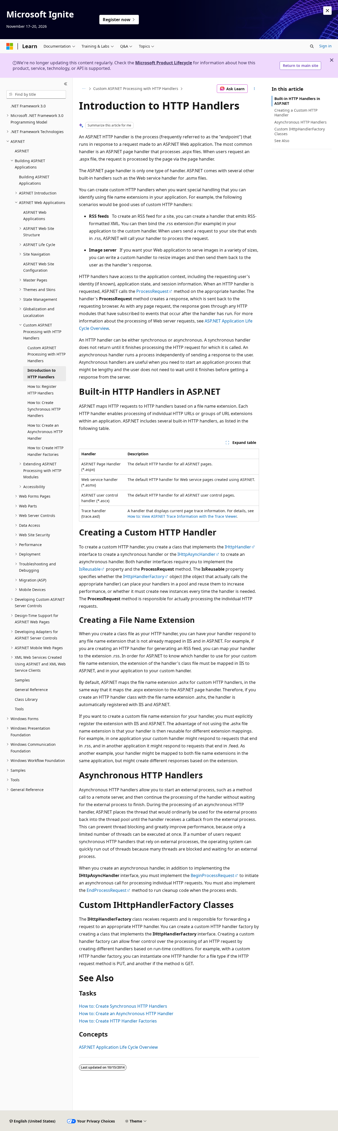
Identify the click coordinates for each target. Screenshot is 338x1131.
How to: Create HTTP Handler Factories (118, 1021)
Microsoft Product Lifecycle (163, 63)
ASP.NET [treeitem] (22, 150)
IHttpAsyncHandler (196, 554)
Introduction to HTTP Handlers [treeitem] (41, 373)
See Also (281, 140)
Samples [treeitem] (22, 680)
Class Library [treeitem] (26, 699)
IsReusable (90, 569)
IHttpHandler (238, 547)
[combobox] (36, 94)
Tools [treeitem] (19, 708)
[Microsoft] (9, 46)
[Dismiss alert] (327, 10)
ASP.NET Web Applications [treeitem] (34, 215)
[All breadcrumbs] (83, 88)
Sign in (325, 45)
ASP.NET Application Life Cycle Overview (118, 1047)
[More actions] (254, 88)
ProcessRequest (152, 291)
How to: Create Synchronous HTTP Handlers (123, 1006)
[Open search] (312, 46)
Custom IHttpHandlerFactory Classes (299, 131)
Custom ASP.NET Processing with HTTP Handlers (135, 88)
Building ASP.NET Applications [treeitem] (34, 180)
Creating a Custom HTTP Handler (295, 112)
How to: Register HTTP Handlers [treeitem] (42, 390)
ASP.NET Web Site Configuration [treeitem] (38, 267)
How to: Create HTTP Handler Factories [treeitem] (45, 451)
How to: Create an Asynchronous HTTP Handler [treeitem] (45, 432)
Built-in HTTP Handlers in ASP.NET (297, 101)
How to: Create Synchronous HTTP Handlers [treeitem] (43, 409)
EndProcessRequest (106, 890)
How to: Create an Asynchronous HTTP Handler (126, 1013)
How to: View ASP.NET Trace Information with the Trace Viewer (182, 516)
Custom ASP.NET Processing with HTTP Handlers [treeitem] (46, 354)
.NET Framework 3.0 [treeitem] (28, 105)
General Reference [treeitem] (31, 689)
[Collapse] (65, 84)
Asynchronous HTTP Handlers (300, 122)
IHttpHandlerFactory (143, 576)
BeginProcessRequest (212, 875)
